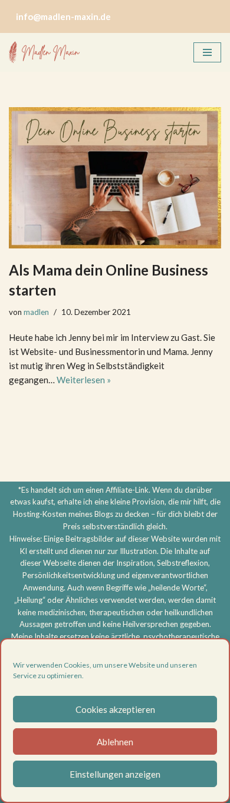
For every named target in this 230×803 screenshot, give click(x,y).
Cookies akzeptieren (115, 709)
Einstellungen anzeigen (115, 774)
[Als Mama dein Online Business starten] (115, 177)
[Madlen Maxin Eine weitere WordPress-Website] (44, 52)
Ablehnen (115, 741)
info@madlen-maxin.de (63, 16)
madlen (36, 312)
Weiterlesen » (84, 379)
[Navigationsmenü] (207, 52)
